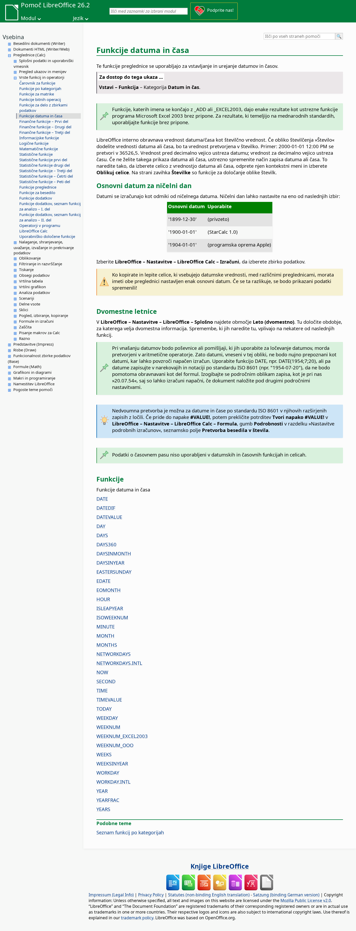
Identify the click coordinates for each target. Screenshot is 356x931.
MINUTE (105, 626)
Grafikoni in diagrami (32, 372)
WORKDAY (107, 772)
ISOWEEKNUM (112, 617)
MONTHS (106, 644)
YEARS (103, 809)
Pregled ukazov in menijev (42, 71)
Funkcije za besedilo (37, 192)
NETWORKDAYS (113, 654)
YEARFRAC (107, 800)
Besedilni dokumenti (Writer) (39, 43)
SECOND (105, 681)
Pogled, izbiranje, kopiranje (43, 315)
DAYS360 (106, 544)
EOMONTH (108, 590)
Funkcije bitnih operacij (40, 99)
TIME (102, 690)
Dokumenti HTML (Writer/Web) (41, 49)
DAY (100, 526)
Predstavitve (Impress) (33, 344)
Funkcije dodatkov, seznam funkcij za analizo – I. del (50, 206)
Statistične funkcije (36, 154)
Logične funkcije (33, 143)
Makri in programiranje (34, 378)
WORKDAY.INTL (113, 781)
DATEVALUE (109, 517)
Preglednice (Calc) (29, 54)
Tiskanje (26, 269)
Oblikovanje (30, 258)
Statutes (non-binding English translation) (209, 895)
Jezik (78, 18)
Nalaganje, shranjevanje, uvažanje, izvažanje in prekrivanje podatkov (44, 247)
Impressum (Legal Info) (111, 895)
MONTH (105, 635)
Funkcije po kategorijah (40, 88)
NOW (102, 672)
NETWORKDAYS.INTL (119, 663)
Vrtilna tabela (31, 281)
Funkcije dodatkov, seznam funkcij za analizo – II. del (50, 217)
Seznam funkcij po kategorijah (130, 832)
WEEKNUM (108, 727)
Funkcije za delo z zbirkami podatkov (43, 107)
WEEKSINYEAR (112, 763)
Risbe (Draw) (24, 349)
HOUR (103, 599)
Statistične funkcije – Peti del (44, 181)
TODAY (104, 708)
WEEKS (104, 754)
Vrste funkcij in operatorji (41, 77)
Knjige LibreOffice (220, 866)
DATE (102, 498)
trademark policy (137, 918)
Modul (28, 18)
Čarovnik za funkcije (37, 83)
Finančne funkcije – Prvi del (43, 121)
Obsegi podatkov (34, 275)
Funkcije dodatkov (35, 198)
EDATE (103, 581)
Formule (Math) (27, 366)
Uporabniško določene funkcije (47, 236)
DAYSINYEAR (110, 562)
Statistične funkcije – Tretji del (45, 170)
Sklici (23, 309)
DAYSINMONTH (113, 553)
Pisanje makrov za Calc (39, 332)
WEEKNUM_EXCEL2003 (122, 736)
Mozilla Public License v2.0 (305, 900)
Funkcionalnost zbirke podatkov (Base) (39, 358)
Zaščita (25, 326)
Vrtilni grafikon (32, 286)
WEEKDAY (107, 717)
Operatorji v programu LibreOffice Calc (39, 228)
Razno (24, 338)
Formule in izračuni (36, 321)
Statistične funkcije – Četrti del (46, 176)
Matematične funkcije (38, 148)
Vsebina (13, 37)
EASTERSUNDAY (113, 571)
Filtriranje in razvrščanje (40, 263)
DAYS (102, 535)
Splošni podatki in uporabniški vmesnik (43, 63)
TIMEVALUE (109, 699)
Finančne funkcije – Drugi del (45, 126)
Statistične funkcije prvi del (43, 159)
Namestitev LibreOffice (33, 383)
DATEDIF (105, 507)
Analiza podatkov (34, 292)
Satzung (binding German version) (286, 895)
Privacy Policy (151, 895)
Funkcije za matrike (36, 94)
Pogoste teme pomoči (33, 389)
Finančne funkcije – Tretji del (44, 132)
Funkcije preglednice (37, 187)
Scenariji (26, 298)
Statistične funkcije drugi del (44, 165)
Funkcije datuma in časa (40, 115)
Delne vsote (29, 304)
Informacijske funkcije (39, 137)
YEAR (102, 791)
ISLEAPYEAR (109, 608)
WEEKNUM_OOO (114, 745)
